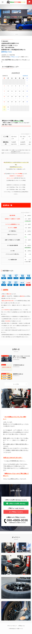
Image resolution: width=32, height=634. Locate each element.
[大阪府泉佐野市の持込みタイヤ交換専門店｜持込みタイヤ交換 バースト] (16, 2)
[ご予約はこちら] (14, 56)
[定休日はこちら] (6, 52)
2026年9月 (25, 75)
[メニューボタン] (2, 2)
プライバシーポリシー (12, 625)
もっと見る (16, 384)
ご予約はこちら (21, 625)
